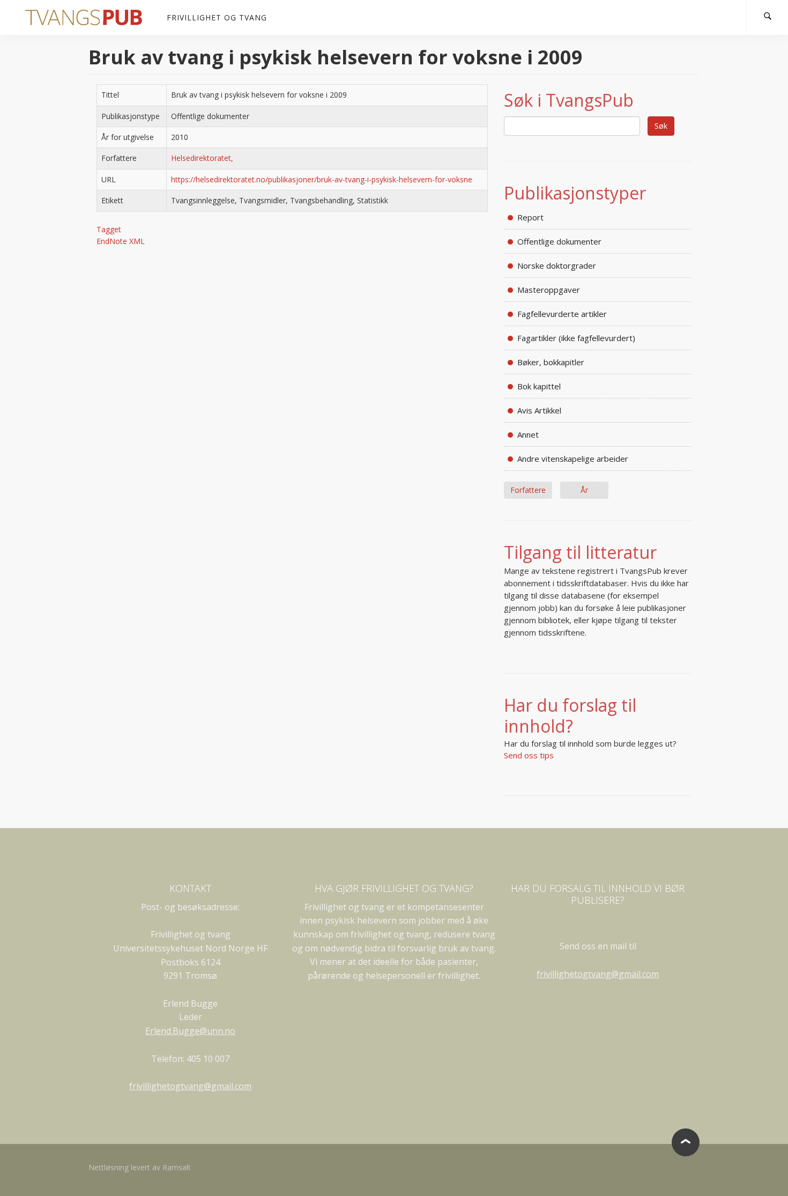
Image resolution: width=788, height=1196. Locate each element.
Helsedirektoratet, (202, 158)
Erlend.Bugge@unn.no (190, 1031)
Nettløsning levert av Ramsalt (139, 1167)
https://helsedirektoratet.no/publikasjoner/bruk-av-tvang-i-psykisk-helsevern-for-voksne (321, 179)
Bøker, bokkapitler (550, 362)
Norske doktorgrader (556, 265)
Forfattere (528, 490)
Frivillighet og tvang (217, 17)
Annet (528, 434)
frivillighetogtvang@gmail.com (190, 1086)
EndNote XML (120, 241)
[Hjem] (87, 17)
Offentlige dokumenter (559, 241)
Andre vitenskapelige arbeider (572, 458)
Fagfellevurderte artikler (562, 313)
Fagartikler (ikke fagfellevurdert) (576, 338)
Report (530, 217)
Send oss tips (529, 755)
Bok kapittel (539, 386)
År (584, 490)
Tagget (108, 229)
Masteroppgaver (548, 289)
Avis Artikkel (539, 410)
